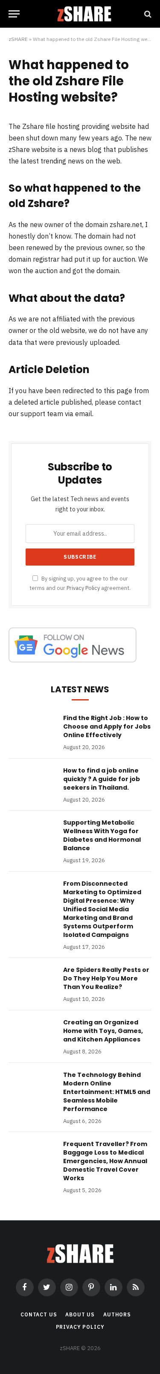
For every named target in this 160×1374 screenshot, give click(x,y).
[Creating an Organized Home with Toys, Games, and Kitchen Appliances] (32, 1033)
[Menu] (14, 13)
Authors (117, 1314)
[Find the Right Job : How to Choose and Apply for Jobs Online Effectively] (32, 729)
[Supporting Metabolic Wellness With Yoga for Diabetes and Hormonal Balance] (32, 833)
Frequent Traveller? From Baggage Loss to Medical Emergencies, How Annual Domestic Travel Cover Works (105, 1161)
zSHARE (18, 39)
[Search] (147, 13)
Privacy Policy (83, 587)
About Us (80, 1314)
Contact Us (38, 1314)
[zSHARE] (84, 14)
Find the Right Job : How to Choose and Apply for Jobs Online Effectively (107, 726)
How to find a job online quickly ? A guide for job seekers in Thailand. (101, 779)
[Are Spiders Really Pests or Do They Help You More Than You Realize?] (32, 981)
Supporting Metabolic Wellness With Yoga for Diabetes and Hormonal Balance (102, 835)
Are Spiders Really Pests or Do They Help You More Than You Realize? (106, 978)
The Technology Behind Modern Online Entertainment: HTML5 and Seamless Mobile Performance (106, 1092)
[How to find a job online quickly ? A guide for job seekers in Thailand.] (32, 781)
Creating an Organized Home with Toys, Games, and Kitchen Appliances (103, 1031)
